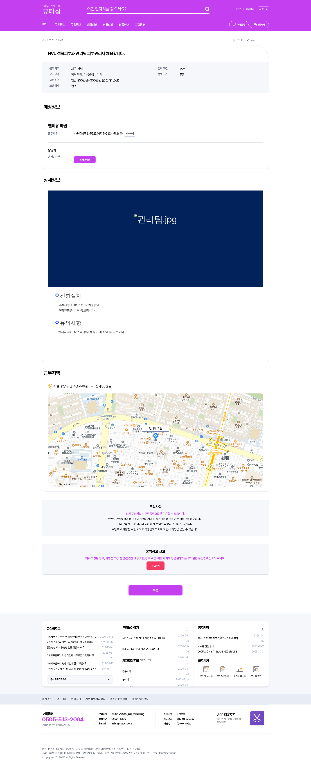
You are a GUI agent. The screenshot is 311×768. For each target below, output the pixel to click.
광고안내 (61, 699)
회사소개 (47, 699)
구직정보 (76, 25)
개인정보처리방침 (95, 699)
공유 (252, 40)
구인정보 (60, 25)
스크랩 (239, 40)
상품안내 (124, 25)
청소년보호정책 (118, 699)
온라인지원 (85, 159)
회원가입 (250, 9)
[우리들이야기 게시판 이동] (187, 629)
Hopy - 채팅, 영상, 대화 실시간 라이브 (101, 757)
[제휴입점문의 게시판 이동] (187, 662)
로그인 (238, 9)
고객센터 (140, 25)
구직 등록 (241, 24)
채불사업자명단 (140, 699)
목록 (155, 590)
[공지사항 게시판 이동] (262, 629)
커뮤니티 (108, 25)
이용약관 (76, 699)
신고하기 (155, 565)
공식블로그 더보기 (58, 679)
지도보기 (130, 133)
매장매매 (92, 25)
